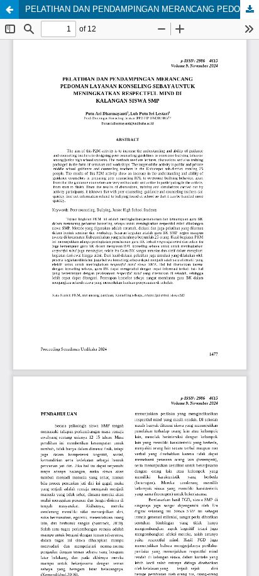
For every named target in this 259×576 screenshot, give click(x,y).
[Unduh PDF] (249, 9)
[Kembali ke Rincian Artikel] (9, 9)
